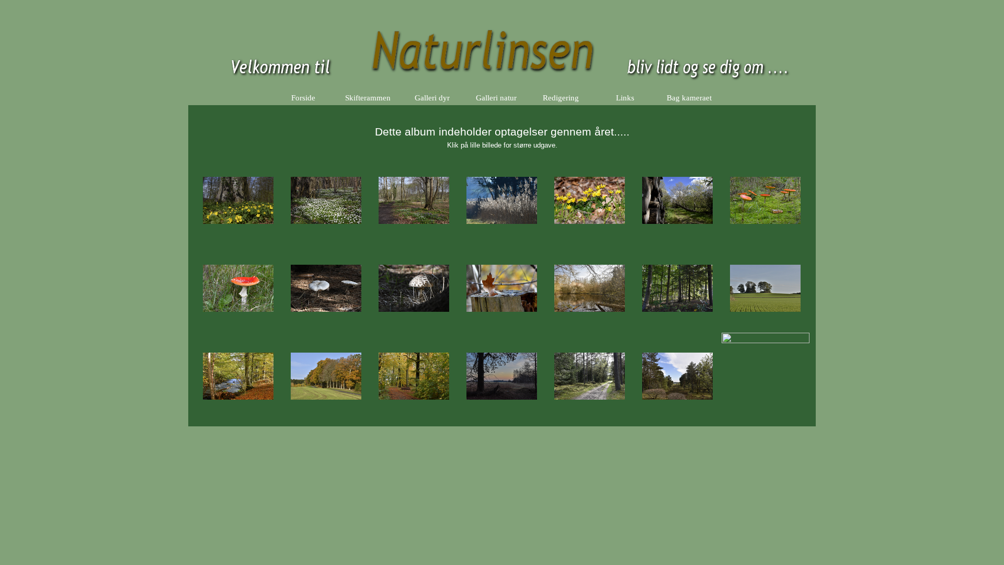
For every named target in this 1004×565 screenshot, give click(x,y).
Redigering (561, 98)
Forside (303, 98)
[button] (238, 201)
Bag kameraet (689, 98)
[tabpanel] (502, 131)
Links (625, 98)
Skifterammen (368, 98)
